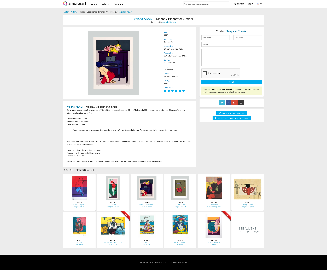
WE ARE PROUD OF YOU (113, 242)
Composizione (180, 205)
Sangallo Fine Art (125, 11)
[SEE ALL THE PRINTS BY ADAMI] (247, 245)
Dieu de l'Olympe (214, 242)
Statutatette (214, 205)
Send (231, 82)
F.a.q (185, 262)
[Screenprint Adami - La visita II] (113, 188)
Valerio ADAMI (143, 18)
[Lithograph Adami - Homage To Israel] (247, 188)
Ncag (214, 244)
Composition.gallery (213, 207)
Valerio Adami (70, 11)
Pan (146, 242)
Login (250, 4)
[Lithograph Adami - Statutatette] (214, 188)
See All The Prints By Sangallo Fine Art (232, 118)
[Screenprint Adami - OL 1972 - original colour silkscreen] (79, 188)
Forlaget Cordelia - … (79, 207)
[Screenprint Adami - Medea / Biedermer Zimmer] (146, 188)
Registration (238, 4)
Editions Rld (79, 244)
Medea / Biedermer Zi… (146, 205)
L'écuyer (79, 242)
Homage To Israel (247, 205)
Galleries (105, 4)
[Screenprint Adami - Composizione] (180, 188)
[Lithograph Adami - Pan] (147, 226)
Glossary (180, 262)
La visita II (113, 205)
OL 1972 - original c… (79, 205)
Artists (94, 4)
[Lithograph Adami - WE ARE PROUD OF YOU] (113, 226)
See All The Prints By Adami (233, 113)
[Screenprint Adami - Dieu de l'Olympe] (214, 226)
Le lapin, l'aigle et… (180, 242)
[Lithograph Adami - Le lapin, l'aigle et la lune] (180, 226)
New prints (118, 4)
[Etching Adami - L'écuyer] (79, 226)
